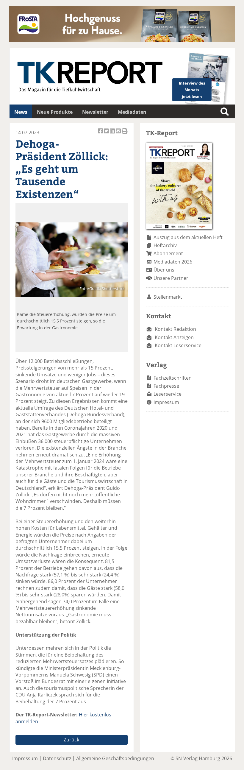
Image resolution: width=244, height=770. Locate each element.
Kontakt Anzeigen (174, 337)
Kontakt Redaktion (175, 329)
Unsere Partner (171, 278)
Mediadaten (132, 112)
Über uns (164, 269)
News (20, 112)
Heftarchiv (165, 245)
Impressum (166, 402)
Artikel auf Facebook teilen (101, 134)
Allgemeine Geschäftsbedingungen (115, 758)
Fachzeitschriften (173, 378)
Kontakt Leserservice (178, 345)
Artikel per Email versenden (119, 134)
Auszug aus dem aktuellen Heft (188, 237)
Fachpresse (166, 386)
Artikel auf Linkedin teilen (113, 134)
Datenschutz (57, 758)
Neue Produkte (55, 112)
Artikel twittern (107, 134)
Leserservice (168, 394)
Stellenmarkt (168, 297)
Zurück (71, 739)
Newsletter (95, 112)
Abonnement (168, 253)
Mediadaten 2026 (173, 261)
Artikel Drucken (125, 134)
